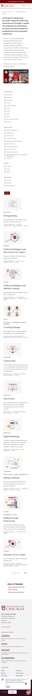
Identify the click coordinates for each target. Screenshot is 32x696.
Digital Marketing (11, 436)
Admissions (4, 675)
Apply (7, 193)
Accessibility (19, 675)
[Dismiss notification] (28, 678)
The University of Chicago (16, 1)
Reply (8, 686)
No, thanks (4, 691)
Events (3, 670)
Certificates (5, 635)
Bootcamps (5, 650)
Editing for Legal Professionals (10, 518)
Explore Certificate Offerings (16, 587)
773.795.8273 (6, 627)
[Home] (7, 5)
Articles (3, 673)
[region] (16, 681)
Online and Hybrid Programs (16, 592)
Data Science (9, 398)
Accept (12, 691)
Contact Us (19, 670)
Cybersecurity (9, 361)
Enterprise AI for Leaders (14, 554)
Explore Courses (12, 589)
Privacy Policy (19, 673)
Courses (4, 643)
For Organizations (8, 658)
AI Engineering (10, 215)
